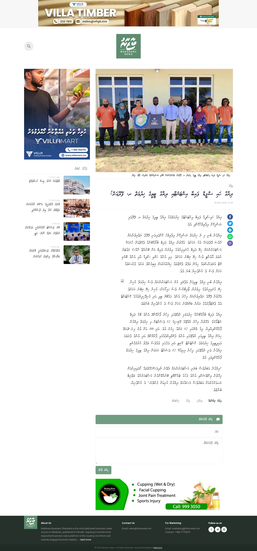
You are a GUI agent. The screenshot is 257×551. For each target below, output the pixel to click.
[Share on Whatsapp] (230, 236)
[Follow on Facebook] (211, 529)
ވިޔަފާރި (199, 401)
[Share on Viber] (230, 243)
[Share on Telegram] (230, 230)
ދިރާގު (231, 186)
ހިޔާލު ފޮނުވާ (103, 470)
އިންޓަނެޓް (175, 401)
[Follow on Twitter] (218, 529)
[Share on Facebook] (230, 217)
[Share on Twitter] (230, 223)
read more (85, 539)
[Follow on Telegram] (224, 529)
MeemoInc (158, 548)
